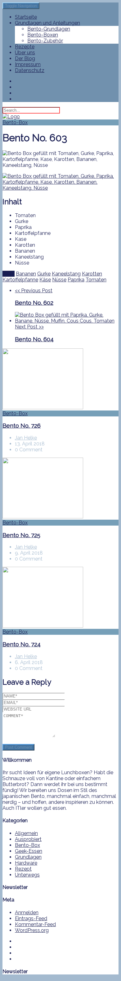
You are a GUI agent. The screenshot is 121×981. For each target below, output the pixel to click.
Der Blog (25, 58)
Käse (45, 280)
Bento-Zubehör (45, 41)
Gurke (44, 274)
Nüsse (59, 280)
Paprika (76, 280)
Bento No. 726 (21, 425)
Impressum (28, 64)
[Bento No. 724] (60, 598)
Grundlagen (28, 857)
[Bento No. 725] (60, 489)
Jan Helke (26, 438)
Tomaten (96, 280)
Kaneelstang (66, 274)
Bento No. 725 (21, 535)
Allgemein (26, 833)
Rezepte (24, 47)
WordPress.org (32, 930)
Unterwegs (27, 875)
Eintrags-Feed (31, 918)
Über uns (25, 53)
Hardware (26, 863)
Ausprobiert (28, 839)
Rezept (23, 869)
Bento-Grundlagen (48, 29)
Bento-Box (15, 122)
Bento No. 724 (21, 644)
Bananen (26, 274)
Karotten (92, 274)
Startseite (26, 17)
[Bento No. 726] (60, 379)
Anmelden (26, 912)
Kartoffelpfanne (20, 280)
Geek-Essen (28, 851)
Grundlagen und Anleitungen (47, 23)
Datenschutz (29, 70)
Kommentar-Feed (35, 924)
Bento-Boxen (42, 35)
